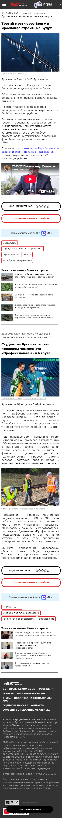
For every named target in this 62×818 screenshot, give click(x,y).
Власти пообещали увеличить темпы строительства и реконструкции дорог (34, 275)
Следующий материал (30, 809)
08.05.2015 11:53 (9, 13)
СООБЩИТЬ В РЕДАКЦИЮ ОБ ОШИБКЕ (26, 709)
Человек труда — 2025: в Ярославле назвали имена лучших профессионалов (35, 633)
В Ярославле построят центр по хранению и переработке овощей (36, 285)
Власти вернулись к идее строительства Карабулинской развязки (35, 306)
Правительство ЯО (12, 73)
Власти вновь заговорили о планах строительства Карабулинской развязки (35, 316)
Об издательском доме (19, 688)
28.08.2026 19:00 (10, 333)
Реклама (8, 693)
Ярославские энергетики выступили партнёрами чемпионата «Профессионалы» (33, 645)
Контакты (37, 705)
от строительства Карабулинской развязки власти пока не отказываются (30, 150)
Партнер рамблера (30, 802)
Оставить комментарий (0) (31, 218)
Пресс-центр (46, 688)
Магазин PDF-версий (31, 693)
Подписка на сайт (15, 705)
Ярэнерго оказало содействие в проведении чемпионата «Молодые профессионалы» (33, 655)
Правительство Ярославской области (23, 398)
